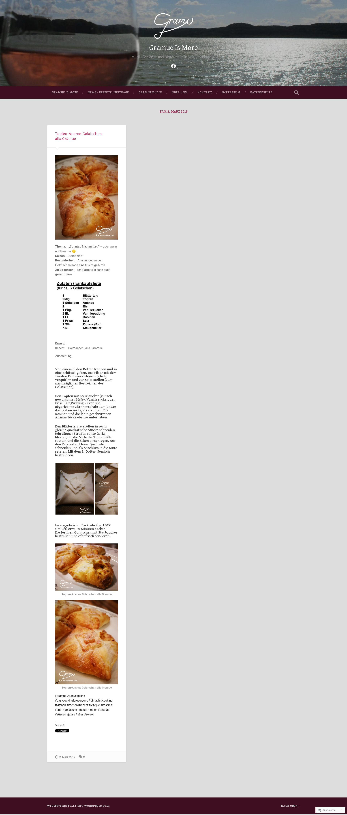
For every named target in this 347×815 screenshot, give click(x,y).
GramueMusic (150, 92)
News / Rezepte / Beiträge (108, 92)
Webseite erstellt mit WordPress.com (78, 805)
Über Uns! (180, 92)
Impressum (231, 92)
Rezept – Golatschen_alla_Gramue (79, 348)
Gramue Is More (173, 48)
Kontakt (205, 92)
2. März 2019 (67, 757)
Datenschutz (261, 92)
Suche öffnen (296, 92)
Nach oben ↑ (290, 805)
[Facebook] (173, 65)
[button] (75, 488)
